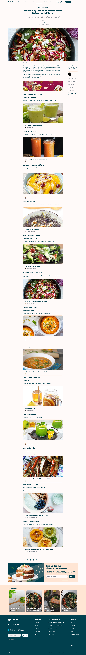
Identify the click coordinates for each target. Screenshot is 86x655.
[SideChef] (13, 620)
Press (72, 628)
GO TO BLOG (73, 93)
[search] (57, 2)
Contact (73, 631)
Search (36, 637)
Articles (36, 625)
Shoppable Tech (52, 631)
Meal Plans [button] (25, 1)
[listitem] (16, 601)
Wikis (36, 634)
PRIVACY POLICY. (11, 639)
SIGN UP (68, 1)
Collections (37, 628)
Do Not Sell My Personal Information (65, 653)
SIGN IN (75, 1)
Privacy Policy (74, 637)
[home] (11, 1)
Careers (73, 625)
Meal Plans (37, 631)
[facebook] (15, 625)
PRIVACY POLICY (65, 580)
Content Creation (52, 628)
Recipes (37, 622)
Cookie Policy (74, 640)
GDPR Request (52, 653)
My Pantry (32, 1)
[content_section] (43, 86)
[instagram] (13, 625)
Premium (37, 640)
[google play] (12, 630)
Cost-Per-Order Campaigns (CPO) (56, 625)
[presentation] (77, 601)
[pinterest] (11, 625)
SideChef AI (51, 634)
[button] (69, 68)
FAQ (72, 645)
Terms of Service (75, 634)
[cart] (61, 2)
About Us (73, 622)
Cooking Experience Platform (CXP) (56, 622)
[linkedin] (18, 625)
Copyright (76, 653)
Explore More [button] (39, 1)
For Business (47, 1)
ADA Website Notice (75, 643)
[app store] (20, 630)
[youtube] (8, 625)
